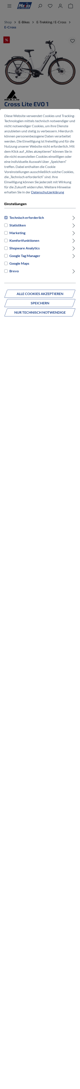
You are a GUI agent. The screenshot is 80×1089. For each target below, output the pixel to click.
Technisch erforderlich (26, 217)
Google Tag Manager (24, 256)
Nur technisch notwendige (40, 312)
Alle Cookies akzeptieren (40, 294)
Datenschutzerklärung (47, 192)
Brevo (14, 271)
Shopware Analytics (24, 248)
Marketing (17, 233)
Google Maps (19, 263)
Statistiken (17, 225)
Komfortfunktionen (24, 240)
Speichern (40, 303)
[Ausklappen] (74, 217)
